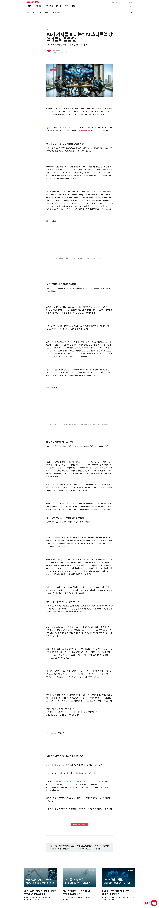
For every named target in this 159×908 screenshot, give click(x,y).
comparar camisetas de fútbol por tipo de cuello (75, 781)
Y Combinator (83, 130)
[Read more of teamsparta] (49, 51)
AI (47, 30)
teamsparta (56, 50)
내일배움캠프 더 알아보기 (79, 824)
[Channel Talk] (150, 903)
